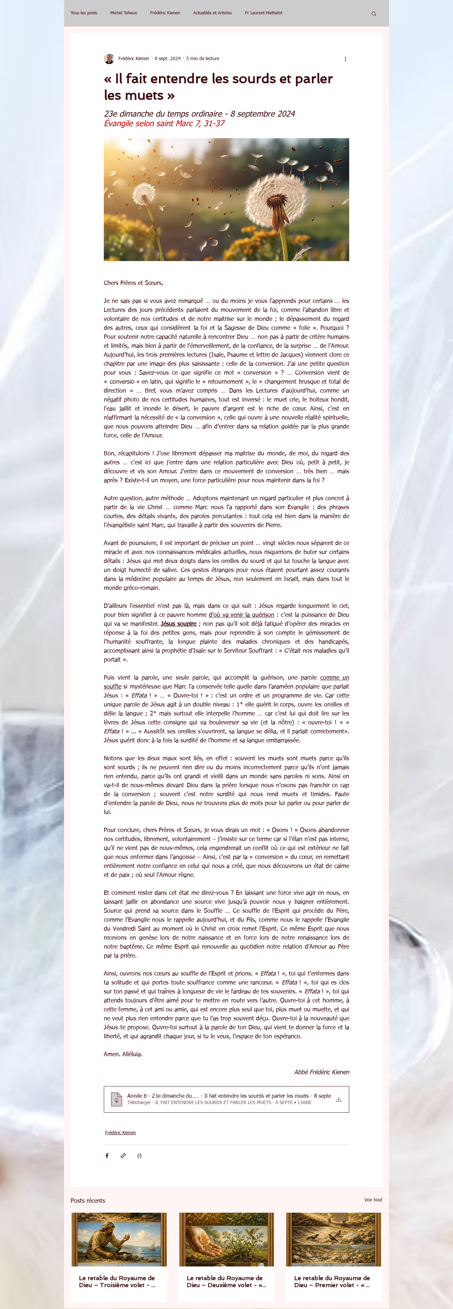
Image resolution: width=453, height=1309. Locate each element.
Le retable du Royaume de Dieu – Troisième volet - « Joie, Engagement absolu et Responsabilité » (117, 1281)
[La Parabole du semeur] (334, 1239)
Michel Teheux (123, 13)
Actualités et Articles (212, 13)
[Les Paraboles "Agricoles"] (119, 1239)
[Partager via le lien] (123, 1156)
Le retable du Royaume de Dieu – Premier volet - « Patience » (332, 1281)
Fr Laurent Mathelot (263, 13)
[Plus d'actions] (345, 59)
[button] (374, 13)
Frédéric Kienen (165, 13)
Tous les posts (84, 13)
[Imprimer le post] (139, 1156)
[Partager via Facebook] (107, 1156)
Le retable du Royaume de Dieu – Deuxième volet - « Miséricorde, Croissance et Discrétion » (225, 1281)
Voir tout (373, 1200)
